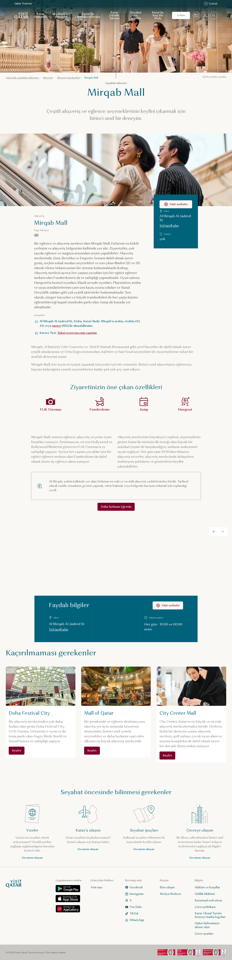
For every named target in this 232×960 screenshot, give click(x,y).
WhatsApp (137, 920)
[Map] (116, 582)
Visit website (179, 204)
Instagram (137, 894)
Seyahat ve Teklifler (136, 15)
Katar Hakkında (40, 15)
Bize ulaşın (167, 887)
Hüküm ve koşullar (207, 887)
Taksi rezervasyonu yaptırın (77, 333)
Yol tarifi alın (169, 226)
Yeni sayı (96, 887)
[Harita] (196, 15)
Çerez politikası (205, 907)
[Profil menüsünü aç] (205, 15)
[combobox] (214, 15)
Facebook (136, 887)
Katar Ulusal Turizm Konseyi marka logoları (210, 915)
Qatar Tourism (23, 3)
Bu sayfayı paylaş (216, 76)
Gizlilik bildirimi (205, 894)
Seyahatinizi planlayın (60, 15)
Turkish (211, 3)
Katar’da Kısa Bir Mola (157, 15)
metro (56, 325)
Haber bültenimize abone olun (207, 925)
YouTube (136, 907)
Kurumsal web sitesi (208, 900)
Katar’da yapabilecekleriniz (87, 15)
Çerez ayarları (204, 933)
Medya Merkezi (170, 894)
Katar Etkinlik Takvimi (114, 15)
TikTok (134, 913)
